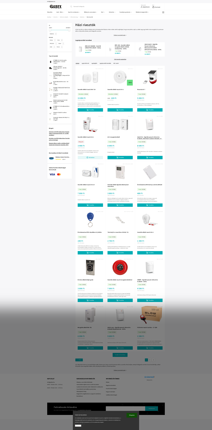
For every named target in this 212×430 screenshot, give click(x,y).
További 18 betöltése (120, 355)
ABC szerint (116, 63)
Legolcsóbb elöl (85, 63)
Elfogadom (132, 415)
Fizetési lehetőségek (111, 388)
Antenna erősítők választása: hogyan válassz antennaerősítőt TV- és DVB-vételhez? (59, 133)
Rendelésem (80, 396)
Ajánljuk (77, 63)
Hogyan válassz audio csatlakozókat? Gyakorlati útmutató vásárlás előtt (59, 144)
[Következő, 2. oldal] (149, 359)
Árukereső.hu (149, 380)
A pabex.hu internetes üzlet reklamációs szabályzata (90, 387)
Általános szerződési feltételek (84, 382)
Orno (59, 40)
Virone (59, 47)
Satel (52, 47)
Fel (80, 360)
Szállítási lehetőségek (111, 395)
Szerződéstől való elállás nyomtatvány (86, 389)
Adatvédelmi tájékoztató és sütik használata (88, 384)
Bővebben (91, 157)
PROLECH (53, 43)
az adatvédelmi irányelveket (84, 410)
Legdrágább (94, 63)
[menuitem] (50, 12)
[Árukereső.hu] (149, 377)
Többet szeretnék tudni (119, 35)
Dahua (52, 40)
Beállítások (78, 425)
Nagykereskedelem (111, 385)
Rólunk (107, 382)
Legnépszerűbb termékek (105, 63)
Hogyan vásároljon (110, 392)
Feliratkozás (152, 408)
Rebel (61, 43)
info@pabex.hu (51, 382)
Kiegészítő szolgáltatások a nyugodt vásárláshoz (89, 394)
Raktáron (53, 34)
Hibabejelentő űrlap (81, 391)
